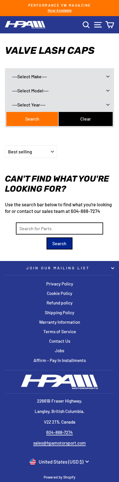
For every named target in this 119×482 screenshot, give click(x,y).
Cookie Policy (59, 293)
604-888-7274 (59, 432)
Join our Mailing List (58, 268)
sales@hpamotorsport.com (59, 442)
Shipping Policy (59, 312)
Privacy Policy (59, 283)
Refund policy (59, 302)
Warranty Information (59, 322)
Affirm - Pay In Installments (60, 360)
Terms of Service (59, 331)
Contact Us (59, 341)
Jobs (59, 350)
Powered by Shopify (59, 477)
